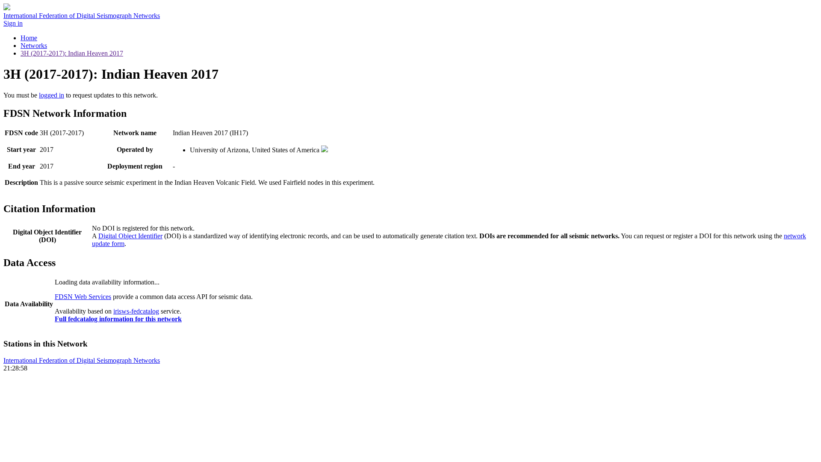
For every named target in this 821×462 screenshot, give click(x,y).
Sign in (13, 23)
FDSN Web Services (83, 296)
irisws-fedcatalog (136, 311)
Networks (34, 45)
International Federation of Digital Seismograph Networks (81, 360)
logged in (51, 95)
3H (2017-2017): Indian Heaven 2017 (72, 53)
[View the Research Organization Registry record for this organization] (324, 150)
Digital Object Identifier (130, 236)
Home (29, 37)
